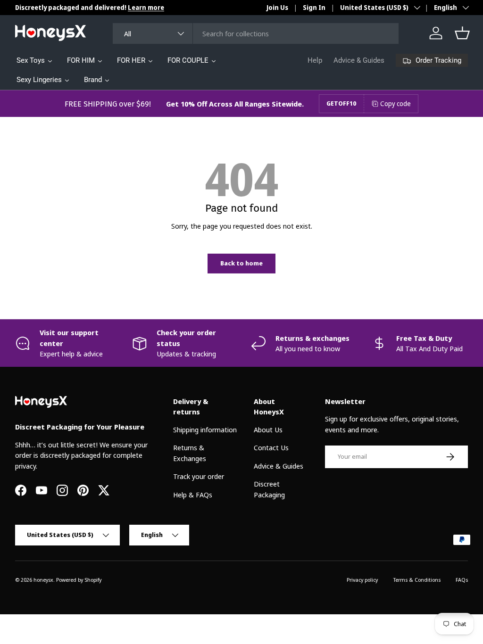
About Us (268, 429)
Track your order (198, 476)
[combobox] (256, 33)
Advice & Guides (358, 60)
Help (315, 60)
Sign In (314, 7)
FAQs (462, 579)
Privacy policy (362, 579)
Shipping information (205, 429)
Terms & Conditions (417, 579)
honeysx (43, 579)
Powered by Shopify (78, 579)
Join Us (277, 7)
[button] (462, 33)
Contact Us (271, 447)
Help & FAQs (192, 494)
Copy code (395, 103)
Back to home (241, 263)
